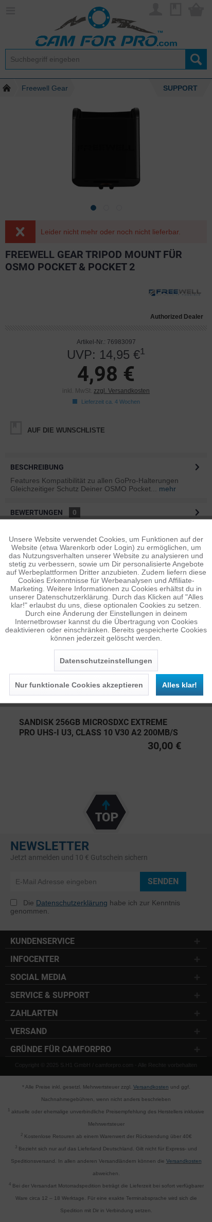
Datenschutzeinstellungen (106, 660)
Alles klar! (179, 684)
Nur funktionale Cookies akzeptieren (79, 684)
